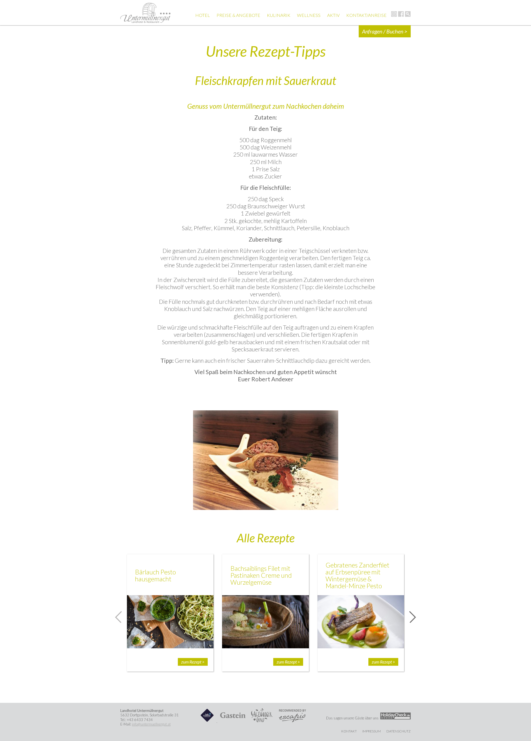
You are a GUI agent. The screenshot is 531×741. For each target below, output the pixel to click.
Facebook (401, 14)
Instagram (394, 14)
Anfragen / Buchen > (384, 31)
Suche (408, 14)
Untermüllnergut (145, 13)
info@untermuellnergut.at (151, 724)
